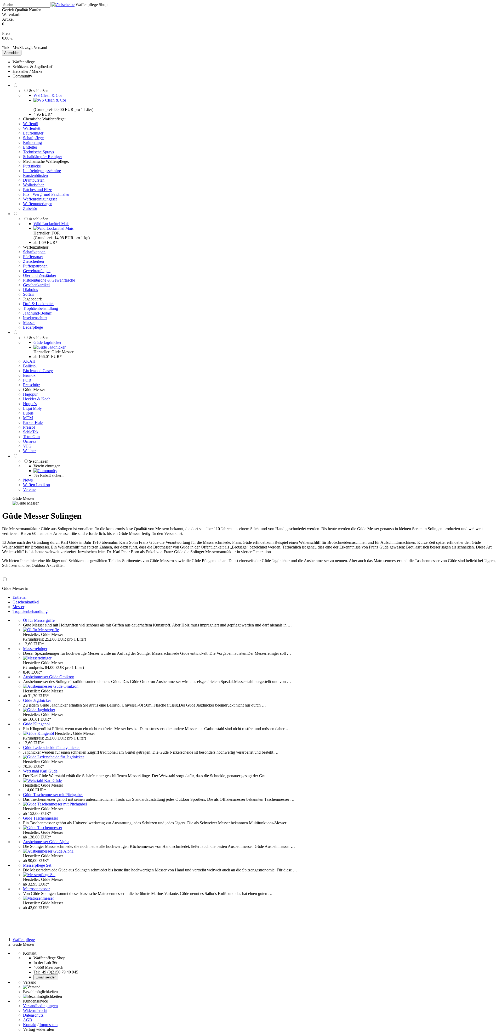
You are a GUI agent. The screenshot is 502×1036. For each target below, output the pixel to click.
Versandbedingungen (40, 1006)
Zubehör (30, 208)
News (28, 480)
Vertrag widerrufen (38, 1029)
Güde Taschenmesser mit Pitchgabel (53, 794)
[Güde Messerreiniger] (37, 658)
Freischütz (31, 385)
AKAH (29, 361)
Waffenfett (31, 128)
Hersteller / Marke (27, 71)
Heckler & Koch (36, 399)
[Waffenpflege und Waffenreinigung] (63, 4)
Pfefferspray (33, 256)
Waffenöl (30, 123)
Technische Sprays (38, 152)
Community (22, 76)
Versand (40, 47)
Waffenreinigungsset (40, 199)
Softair (28, 294)
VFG (27, 446)
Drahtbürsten (33, 180)
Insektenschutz (35, 318)
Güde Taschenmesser (40, 818)
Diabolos (30, 289)
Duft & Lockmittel (38, 303)
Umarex (29, 441)
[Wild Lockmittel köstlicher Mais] (53, 228)
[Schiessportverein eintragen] (45, 470)
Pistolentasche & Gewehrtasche (49, 280)
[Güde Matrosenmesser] (38, 898)
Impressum (48, 1024)
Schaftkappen (34, 252)
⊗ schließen (38, 90)
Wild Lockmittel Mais (51, 223)
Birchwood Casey (38, 370)
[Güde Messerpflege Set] (39, 874)
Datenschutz (33, 1015)
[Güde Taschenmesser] (42, 827)
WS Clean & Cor (47, 95)
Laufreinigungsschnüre (42, 171)
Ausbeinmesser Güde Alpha (46, 841)
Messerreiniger (35, 648)
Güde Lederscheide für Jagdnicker (51, 747)
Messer (29, 322)
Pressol (29, 427)
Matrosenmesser (36, 889)
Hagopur (30, 394)
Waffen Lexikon (36, 485)
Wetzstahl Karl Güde (40, 771)
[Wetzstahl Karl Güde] (42, 780)
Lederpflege (33, 327)
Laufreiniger (33, 133)
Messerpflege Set (37, 865)
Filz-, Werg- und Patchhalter (46, 194)
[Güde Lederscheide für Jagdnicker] (53, 757)
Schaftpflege (33, 138)
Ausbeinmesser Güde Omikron (48, 677)
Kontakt (29, 1024)
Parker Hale (33, 422)
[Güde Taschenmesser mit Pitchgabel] (55, 804)
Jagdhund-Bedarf (37, 313)
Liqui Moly (32, 408)
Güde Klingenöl (36, 724)
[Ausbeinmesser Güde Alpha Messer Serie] (48, 851)
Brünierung (32, 142)
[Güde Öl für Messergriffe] (41, 630)
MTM (28, 418)
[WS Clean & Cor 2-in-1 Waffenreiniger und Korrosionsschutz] (49, 100)
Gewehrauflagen (36, 270)
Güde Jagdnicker (47, 342)
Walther (29, 451)
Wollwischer (33, 185)
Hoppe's (30, 403)
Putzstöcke (32, 166)
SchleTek (30, 432)
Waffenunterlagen (37, 203)
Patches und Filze (37, 189)
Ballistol (30, 366)
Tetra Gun (31, 436)
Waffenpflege (24, 62)
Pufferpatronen (35, 266)
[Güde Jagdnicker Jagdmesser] (49, 347)
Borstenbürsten (35, 175)
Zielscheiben (33, 261)
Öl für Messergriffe (39, 620)
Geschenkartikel (36, 285)
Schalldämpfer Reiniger (42, 156)
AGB (27, 1020)
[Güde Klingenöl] (38, 733)
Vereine (29, 489)
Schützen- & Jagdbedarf (32, 66)
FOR (27, 380)
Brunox (29, 375)
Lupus (28, 413)
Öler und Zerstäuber (39, 275)
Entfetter (30, 147)
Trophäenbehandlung (40, 308)
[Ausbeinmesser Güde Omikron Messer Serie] (50, 686)
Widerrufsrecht (35, 1010)
